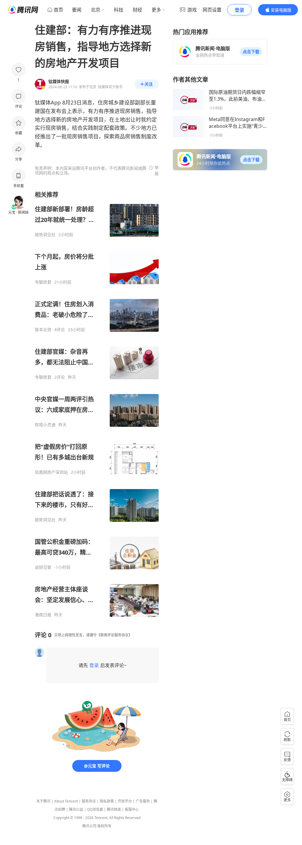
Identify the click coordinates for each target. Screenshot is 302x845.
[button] (251, 51)
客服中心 (132, 809)
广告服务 (143, 801)
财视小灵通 (45, 425)
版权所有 (104, 825)
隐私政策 (107, 801)
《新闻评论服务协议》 (114, 635)
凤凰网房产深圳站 (51, 472)
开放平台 (125, 801)
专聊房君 (43, 282)
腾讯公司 (89, 825)
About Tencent (66, 801)
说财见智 (43, 567)
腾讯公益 (76, 809)
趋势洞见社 (45, 235)
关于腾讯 (43, 801)
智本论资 (43, 330)
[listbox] (97, 404)
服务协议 (89, 801)
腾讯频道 (114, 809)
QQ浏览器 (95, 809)
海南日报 (43, 615)
